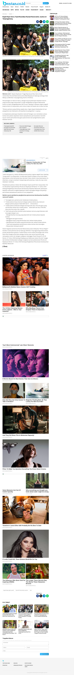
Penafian (5, 665)
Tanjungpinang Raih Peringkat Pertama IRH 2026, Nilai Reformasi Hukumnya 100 (10, 615)
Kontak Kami (28, 663)
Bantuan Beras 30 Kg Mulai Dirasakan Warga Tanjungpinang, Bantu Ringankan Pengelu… (62, 69)
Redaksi (15, 663)
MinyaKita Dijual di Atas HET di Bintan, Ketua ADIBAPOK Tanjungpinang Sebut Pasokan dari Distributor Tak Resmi (9, 632)
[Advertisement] (26, 147)
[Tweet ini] (40, 21)
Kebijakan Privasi (18, 665)
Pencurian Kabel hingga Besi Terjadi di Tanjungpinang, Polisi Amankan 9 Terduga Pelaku (25, 129)
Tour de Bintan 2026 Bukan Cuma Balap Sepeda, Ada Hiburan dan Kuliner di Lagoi (62, 63)
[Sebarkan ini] (37, 21)
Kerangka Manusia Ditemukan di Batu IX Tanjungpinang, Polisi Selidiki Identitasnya (41, 615)
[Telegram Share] (44, 21)
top (31, 590)
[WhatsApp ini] (47, 21)
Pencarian (46, 3)
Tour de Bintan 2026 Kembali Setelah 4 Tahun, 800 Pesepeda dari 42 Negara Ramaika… (63, 34)
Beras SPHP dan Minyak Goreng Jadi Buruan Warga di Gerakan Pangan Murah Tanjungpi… (63, 40)
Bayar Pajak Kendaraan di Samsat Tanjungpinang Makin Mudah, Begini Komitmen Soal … (63, 29)
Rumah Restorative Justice (22, 590)
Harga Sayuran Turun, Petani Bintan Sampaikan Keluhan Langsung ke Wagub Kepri (62, 51)
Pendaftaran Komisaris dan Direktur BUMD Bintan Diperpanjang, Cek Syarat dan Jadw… (62, 57)
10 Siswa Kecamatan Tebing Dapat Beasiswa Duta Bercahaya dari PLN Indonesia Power (63, 23)
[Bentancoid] (14, 3)
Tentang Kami (6, 663)
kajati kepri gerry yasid (8, 590)
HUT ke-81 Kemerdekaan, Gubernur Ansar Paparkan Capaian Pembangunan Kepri (62, 18)
